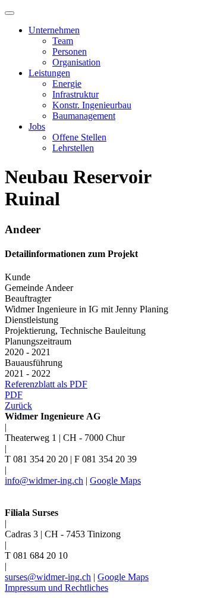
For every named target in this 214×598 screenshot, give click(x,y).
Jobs (37, 126)
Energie (66, 84)
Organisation (76, 62)
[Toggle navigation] (9, 13)
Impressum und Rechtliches (56, 588)
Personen (69, 51)
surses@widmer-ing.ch (48, 577)
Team (62, 41)
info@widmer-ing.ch (44, 480)
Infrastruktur (75, 94)
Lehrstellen (73, 148)
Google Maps (115, 480)
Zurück (18, 405)
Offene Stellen (79, 137)
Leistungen (49, 73)
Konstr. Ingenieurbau (91, 105)
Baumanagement (83, 116)
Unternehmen (54, 30)
